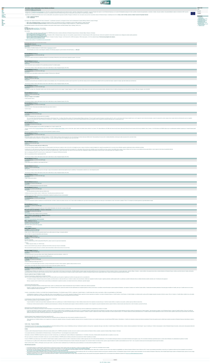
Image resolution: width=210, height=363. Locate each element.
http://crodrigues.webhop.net (34, 223)
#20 (44, 159)
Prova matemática (28, 213)
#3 (40, 216)
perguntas (3, 23)
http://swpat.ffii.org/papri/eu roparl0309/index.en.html (202, 21)
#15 (38, 78)
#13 (43, 70)
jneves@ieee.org (37, 29)
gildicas (3, 20)
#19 (44, 198)
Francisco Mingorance (40, 128)
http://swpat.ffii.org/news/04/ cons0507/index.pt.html (202, 19)
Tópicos (3, 12)
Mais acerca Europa (201, 24)
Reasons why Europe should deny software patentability (34, 219)
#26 (44, 104)
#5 (38, 229)
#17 (40, 183)
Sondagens (3, 16)
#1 (40, 45)
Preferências (4, 14)
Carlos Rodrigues (28, 226)
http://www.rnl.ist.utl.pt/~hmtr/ (34, 230)
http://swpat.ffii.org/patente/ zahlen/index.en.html (202, 22)
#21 (38, 167)
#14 (43, 134)
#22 (43, 175)
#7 (38, 251)
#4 (38, 222)
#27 (40, 113)
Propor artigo (4, 17)
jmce (32, 9)
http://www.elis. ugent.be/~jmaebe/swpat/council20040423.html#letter (78, 348)
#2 (40, 211)
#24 (38, 94)
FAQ (2, 11)
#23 (43, 86)
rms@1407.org (36, 28)
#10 (38, 62)
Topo (2, 9)
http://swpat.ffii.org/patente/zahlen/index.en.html (36, 37)
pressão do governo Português (38, 11)
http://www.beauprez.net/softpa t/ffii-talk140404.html (59, 350)
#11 (40, 124)
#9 (39, 259)
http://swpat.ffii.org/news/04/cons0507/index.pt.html (36, 33)
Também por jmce (201, 25)
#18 (40, 188)
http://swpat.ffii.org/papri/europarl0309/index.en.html (37, 35)
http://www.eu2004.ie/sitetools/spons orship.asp (134, 353)
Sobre (3, 10)
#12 (40, 268)
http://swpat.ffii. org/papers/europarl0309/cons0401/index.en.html (38, 350)
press (3, 25)
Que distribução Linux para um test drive (43, 39)
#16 (38, 143)
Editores (105, 362)
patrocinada (50, 47)
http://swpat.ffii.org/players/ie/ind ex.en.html (34, 354)
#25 (40, 205)
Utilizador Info (27, 46)
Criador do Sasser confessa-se (30, 39)
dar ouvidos (40, 224)
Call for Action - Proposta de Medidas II (43, 325)
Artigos (3, 15)
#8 (43, 55)
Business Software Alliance (60, 128)
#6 (38, 237)
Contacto (108, 362)
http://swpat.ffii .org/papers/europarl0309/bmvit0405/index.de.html (64, 352)
